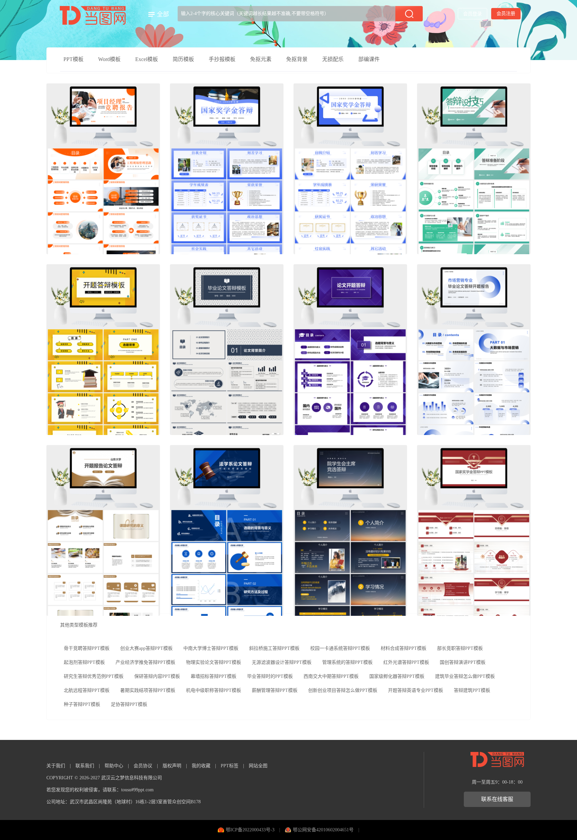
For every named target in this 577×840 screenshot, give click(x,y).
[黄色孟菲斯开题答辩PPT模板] (103, 349)
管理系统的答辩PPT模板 (347, 662)
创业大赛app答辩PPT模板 (146, 648)
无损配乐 (333, 59)
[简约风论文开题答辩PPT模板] (350, 349)
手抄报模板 (222, 59)
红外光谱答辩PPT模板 (406, 662)
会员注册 (506, 13)
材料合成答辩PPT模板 (403, 648)
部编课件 (369, 59)
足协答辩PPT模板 (129, 704)
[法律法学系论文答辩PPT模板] (226, 530)
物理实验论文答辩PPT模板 (213, 662)
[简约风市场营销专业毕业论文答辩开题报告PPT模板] (474, 349)
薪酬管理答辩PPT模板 (275, 690)
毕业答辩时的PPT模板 (270, 676)
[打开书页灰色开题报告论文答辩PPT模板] (103, 530)
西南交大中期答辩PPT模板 (331, 676)
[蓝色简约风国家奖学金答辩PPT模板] (226, 168)
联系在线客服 (497, 799)
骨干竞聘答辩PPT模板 (87, 648)
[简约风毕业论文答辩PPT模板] (226, 349)
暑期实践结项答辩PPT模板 (147, 690)
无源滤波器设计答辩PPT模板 (282, 662)
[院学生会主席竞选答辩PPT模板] (350, 530)
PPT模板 (73, 59)
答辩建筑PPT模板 (472, 690)
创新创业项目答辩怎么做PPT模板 (342, 690)
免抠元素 (260, 59)
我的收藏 (201, 765)
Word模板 (109, 59)
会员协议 (143, 765)
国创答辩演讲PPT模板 (463, 662)
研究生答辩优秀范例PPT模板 (94, 676)
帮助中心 (114, 765)
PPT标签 (229, 765)
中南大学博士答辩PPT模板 (210, 648)
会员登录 (472, 13)
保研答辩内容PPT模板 (157, 676)
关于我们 (55, 765)
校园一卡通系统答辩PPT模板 (340, 648)
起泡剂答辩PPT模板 (84, 662)
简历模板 (183, 59)
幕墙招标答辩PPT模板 (213, 676)
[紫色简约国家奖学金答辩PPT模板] (350, 168)
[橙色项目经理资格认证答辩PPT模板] (103, 168)
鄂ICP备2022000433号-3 (250, 829)
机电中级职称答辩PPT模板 (213, 690)
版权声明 (172, 765)
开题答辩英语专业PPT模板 (415, 690)
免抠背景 (297, 59)
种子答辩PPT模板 (82, 704)
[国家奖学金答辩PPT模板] (474, 530)
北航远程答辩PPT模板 (87, 690)
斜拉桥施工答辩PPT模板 (274, 648)
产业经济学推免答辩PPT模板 (145, 662)
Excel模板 (146, 59)
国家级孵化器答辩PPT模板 (396, 676)
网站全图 (258, 765)
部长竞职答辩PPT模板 (460, 648)
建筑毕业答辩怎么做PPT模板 (465, 676)
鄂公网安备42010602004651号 (323, 829)
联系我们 (84, 765)
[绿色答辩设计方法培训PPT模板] (474, 168)
